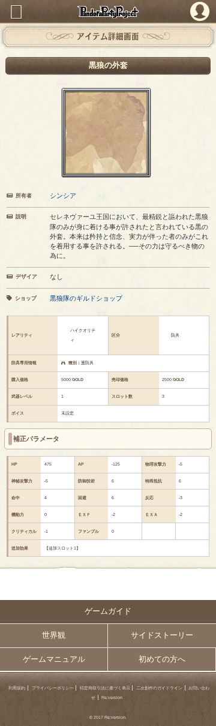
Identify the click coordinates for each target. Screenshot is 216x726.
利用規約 (16, 688)
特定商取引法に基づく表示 (105, 688)
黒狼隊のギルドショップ (86, 298)
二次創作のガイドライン (159, 688)
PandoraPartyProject (107, 12)
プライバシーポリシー (53, 688)
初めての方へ (162, 659)
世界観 (53, 635)
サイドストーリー (162, 635)
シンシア (63, 195)
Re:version (111, 697)
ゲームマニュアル (54, 659)
